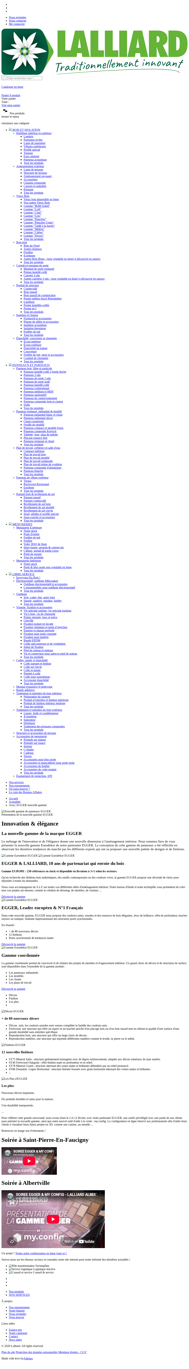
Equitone (29, 487)
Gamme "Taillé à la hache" (39, 225)
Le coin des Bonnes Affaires (25, 792)
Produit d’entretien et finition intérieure (46, 699)
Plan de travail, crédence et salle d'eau (38, 447)
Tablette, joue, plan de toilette (41, 434)
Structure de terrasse (35, 172)
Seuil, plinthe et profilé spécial (41, 514)
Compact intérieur (34, 451)
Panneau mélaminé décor (38, 418)
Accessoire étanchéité (36, 680)
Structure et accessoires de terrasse (36, 733)
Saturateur (29, 719)
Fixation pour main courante (40, 633)
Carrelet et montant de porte (32, 265)
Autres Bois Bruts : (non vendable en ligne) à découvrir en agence (62, 258)
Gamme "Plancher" (35, 219)
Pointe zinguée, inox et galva (40, 617)
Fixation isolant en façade (38, 623)
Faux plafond (31, 156)
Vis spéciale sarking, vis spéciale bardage (47, 610)
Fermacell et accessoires (37, 318)
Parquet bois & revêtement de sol (35, 494)
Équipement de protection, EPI (34, 776)
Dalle (27, 404)
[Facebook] (10, 4)
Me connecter (17, 24)
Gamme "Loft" (32, 209)
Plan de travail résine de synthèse (43, 464)
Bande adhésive (25, 690)
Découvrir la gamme (13, 896)
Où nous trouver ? (19, 788)
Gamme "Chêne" (34, 232)
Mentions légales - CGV (72, 1352)
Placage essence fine (35, 437)
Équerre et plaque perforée (39, 630)
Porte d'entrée (31, 534)
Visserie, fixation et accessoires (34, 607)
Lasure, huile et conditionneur (41, 713)
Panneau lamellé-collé (36, 384)
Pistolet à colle (32, 673)
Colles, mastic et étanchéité (32, 660)
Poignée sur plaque (35, 739)
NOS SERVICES (19, 1294)
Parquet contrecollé (35, 500)
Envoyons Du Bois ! (28, 577)
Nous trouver (16, 1317)
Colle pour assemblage (37, 676)
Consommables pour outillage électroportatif (49, 587)
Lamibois (29, 301)
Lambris (28, 136)
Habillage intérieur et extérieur (33, 133)
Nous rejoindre (17, 17)
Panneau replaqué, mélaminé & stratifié (39, 411)
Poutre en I (30, 308)
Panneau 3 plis (32, 375)
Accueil (13, 798)
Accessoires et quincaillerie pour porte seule (49, 762)
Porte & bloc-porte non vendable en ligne (48, 567)
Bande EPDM (32, 640)
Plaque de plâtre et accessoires (41, 321)
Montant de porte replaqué (39, 268)
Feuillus (28, 252)
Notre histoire (17, 1310)
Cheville (28, 620)
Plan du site (8, 1352)
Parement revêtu (33, 139)
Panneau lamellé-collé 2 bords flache (45, 371)
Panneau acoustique (35, 159)
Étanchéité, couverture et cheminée (36, 338)
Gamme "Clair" (33, 212)
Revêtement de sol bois (37, 504)
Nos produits (16, 1291)
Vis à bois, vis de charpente (39, 613)
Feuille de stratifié (34, 424)
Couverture (30, 351)
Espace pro (15, 1329)
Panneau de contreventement (40, 398)
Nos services (16, 782)
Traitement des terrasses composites (44, 726)
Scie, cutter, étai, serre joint (39, 597)
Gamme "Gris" (32, 215)
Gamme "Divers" (34, 235)
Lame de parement (34, 143)
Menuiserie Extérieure (29, 527)
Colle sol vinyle (33, 666)
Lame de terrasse (33, 169)
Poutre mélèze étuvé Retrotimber (43, 298)
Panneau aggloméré (35, 394)
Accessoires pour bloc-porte (40, 759)
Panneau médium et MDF (39, 391)
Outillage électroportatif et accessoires (46, 584)
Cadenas (29, 752)
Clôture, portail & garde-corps (41, 550)
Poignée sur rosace (34, 743)
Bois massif (30, 292)
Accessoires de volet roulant (40, 769)
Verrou (28, 756)
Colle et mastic (32, 670)
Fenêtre (28, 540)
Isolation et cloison (27, 315)
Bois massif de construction (40, 295)
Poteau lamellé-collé (35, 272)
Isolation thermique (35, 328)
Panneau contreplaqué (36, 388)
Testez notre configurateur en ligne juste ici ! (41, 1253)
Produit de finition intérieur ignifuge (44, 703)
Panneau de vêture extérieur (32, 477)
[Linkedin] (10, 11)
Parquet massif (32, 497)
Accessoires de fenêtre (37, 766)
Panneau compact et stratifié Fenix (43, 428)
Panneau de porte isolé (37, 381)
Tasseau (28, 153)
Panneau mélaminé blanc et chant (43, 414)
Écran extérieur (32, 344)
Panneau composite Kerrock (40, 431)
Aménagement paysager (38, 176)
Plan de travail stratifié (36, 457)
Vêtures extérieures (35, 146)
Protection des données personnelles (37, 1352)
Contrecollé (30, 288)
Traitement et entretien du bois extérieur (39, 709)
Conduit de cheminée (36, 358)
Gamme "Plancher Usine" (39, 222)
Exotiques (29, 255)
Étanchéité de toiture (35, 348)
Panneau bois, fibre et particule (34, 368)
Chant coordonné (34, 421)
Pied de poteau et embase (38, 650)
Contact (13, 1336)
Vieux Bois (22, 196)
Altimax (28, 1358)
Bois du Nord (31, 245)
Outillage (21, 594)
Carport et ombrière (35, 186)
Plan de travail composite (38, 461)
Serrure (28, 746)
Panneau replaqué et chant (39, 441)
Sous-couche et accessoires (39, 517)
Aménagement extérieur (30, 166)
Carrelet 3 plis (32, 275)
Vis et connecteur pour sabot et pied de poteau (50, 653)
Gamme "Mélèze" (34, 229)
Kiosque (28, 189)
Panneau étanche (33, 471)
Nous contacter (17, 20)
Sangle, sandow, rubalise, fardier (42, 600)
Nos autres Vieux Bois (37, 202)
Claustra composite (35, 182)
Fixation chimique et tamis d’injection (45, 627)
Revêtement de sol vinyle (38, 510)
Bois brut (21, 242)
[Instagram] (10, 7)
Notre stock (30, 530)
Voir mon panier (10, 105)
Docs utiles (15, 1339)
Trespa (27, 480)
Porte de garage (33, 554)
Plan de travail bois (35, 454)
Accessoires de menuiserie (31, 736)
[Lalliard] (94, 73)
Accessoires (30, 179)
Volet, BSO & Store (35, 544)
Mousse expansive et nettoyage (34, 686)
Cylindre (29, 749)
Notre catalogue (18, 1333)
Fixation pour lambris (36, 637)
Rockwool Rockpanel (36, 484)
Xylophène (30, 716)
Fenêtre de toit (32, 331)
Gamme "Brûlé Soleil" (37, 205)
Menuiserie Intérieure (28, 560)
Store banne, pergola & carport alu (44, 547)
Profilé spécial (32, 149)
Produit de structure (27, 285)
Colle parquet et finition (37, 663)
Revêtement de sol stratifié (39, 507)
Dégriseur (29, 723)
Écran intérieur (32, 341)
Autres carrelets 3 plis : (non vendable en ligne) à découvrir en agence (64, 278)
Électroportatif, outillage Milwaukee (37, 580)
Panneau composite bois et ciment (43, 401)
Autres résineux (33, 248)
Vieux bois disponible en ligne (41, 199)
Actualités (14, 801)
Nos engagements (19, 785)
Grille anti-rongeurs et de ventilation (45, 643)
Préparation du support (37, 696)
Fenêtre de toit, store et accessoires (44, 354)
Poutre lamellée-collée (36, 305)
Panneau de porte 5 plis (37, 378)
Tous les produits (33, 162)
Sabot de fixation (33, 647)
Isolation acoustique (35, 325)
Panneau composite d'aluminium (42, 467)
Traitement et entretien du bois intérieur (39, 693)
